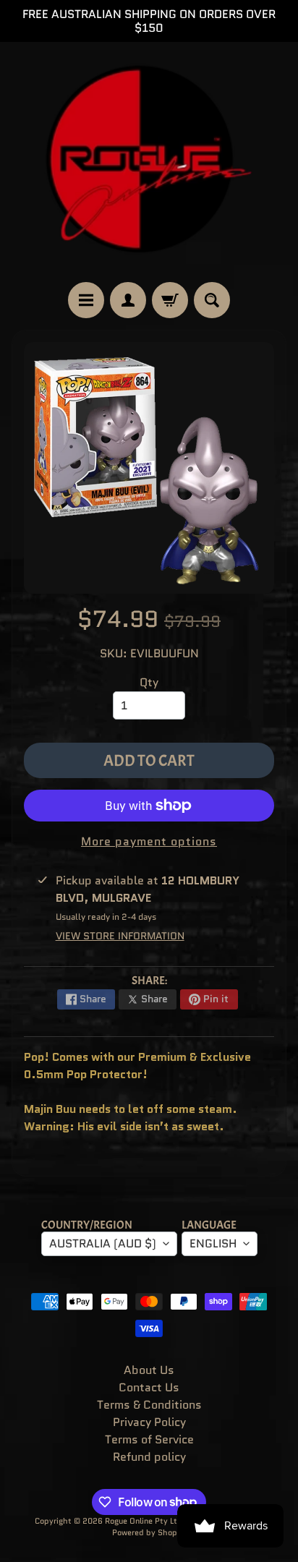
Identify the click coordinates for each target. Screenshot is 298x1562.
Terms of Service (149, 1439)
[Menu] (86, 300)
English (213, 1243)
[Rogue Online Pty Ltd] (149, 162)
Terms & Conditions (149, 1404)
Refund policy (149, 1456)
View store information (120, 936)
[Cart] (170, 300)
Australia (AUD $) (102, 1243)
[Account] (128, 300)
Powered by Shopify (149, 1532)
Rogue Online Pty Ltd (143, 1521)
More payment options (149, 841)
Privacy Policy (149, 1422)
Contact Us (149, 1387)
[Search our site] (212, 300)
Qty (149, 682)
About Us (149, 1370)
